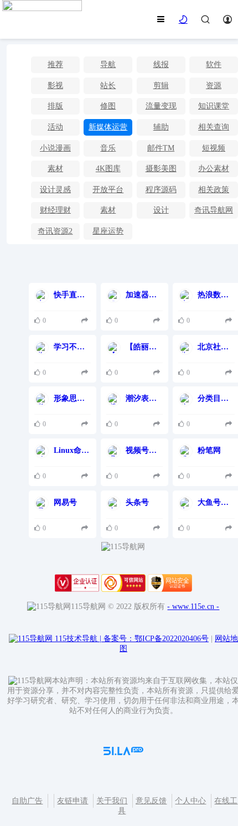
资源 (213, 85)
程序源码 (161, 189)
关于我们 (111, 801)
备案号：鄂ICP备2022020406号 (156, 638)
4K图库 (108, 168)
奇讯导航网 (213, 210)
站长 (108, 85)
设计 (161, 210)
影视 (55, 85)
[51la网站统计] (123, 752)
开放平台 (107, 189)
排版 (55, 106)
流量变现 (161, 106)
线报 (161, 64)
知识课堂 (213, 106)
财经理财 (55, 210)
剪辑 (161, 85)
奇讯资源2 (55, 231)
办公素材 (213, 168)
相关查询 (213, 127)
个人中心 (190, 801)
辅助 (161, 127)
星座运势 (107, 231)
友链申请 (72, 801)
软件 (213, 64)
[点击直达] (86, 321)
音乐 (108, 148)
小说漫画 (55, 148)
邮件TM (160, 148)
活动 (55, 127)
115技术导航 (78, 638)
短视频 (213, 148)
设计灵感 (55, 189)
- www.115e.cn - (193, 606)
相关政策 (213, 189)
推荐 (55, 64)
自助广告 (27, 801)
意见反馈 (151, 801)
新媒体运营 (108, 127)
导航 (108, 64)
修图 (108, 106)
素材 (55, 168)
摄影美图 (161, 168)
